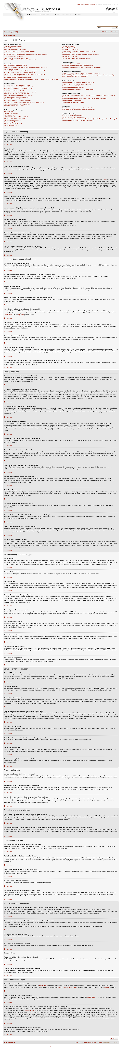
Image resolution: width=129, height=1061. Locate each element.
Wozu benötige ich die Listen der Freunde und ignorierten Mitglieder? (81, 73)
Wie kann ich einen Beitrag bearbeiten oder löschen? (18, 87)
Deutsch (79, 4)
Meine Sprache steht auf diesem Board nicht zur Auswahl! (19, 72)
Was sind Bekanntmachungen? (12, 120)
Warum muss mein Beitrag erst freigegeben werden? (18, 104)
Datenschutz (87, 4)
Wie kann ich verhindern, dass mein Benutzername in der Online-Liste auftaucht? (26, 67)
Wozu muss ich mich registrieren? (13, 46)
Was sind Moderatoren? (68, 48)
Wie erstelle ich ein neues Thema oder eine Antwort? (18, 85)
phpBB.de (21, 314)
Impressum (92, 4)
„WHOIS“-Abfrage (29, 1010)
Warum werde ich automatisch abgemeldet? (16, 58)
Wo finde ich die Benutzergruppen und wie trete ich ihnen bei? (79, 51)
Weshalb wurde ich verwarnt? (12, 99)
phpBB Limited (8, 314)
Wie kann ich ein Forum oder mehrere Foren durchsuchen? (78, 82)
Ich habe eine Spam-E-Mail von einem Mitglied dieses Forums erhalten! (81, 67)
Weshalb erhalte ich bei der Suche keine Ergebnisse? (76, 84)
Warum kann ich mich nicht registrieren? (15, 49)
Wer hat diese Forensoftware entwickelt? (73, 115)
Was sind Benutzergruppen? (70, 49)
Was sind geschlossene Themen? (13, 123)
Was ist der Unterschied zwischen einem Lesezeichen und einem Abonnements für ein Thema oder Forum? (89, 96)
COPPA (104, 179)
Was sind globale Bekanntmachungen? (14, 118)
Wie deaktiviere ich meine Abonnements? (73, 102)
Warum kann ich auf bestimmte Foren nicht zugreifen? (18, 95)
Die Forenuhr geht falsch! (11, 69)
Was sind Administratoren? (69, 46)
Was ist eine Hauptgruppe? (69, 56)
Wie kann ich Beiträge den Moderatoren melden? (17, 100)
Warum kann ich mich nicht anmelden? (14, 53)
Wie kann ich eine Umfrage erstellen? (14, 90)
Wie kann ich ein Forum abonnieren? (72, 100)
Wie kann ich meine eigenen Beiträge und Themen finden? (78, 89)
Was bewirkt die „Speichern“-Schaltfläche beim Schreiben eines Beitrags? (24, 102)
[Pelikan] (110, 10)
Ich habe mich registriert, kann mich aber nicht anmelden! (19, 51)
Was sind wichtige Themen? (11, 122)
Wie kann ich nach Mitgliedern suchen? (73, 87)
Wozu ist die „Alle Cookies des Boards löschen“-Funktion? (20, 60)
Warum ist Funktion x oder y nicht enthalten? (74, 117)
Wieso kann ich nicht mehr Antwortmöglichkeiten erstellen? (20, 92)
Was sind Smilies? (9, 115)
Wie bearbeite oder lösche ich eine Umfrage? (16, 93)
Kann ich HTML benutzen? (11, 113)
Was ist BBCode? (8, 111)
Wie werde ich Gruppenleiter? (70, 53)
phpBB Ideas (91, 997)
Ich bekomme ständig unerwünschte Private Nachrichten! (77, 65)
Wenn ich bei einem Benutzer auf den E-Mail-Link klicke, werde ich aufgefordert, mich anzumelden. (31, 79)
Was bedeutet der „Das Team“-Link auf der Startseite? (76, 58)
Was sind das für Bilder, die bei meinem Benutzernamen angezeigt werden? (24, 74)
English (82, 4)
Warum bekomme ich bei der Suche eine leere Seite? (76, 86)
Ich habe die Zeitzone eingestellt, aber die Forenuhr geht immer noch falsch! (24, 71)
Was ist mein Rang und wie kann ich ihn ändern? (17, 77)
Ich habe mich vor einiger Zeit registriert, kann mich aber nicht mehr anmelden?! (25, 54)
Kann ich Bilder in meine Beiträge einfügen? (16, 117)
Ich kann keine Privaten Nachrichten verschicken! (75, 64)
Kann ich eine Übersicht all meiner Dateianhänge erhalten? (78, 109)
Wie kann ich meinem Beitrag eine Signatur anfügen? (18, 88)
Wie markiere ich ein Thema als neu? (14, 106)
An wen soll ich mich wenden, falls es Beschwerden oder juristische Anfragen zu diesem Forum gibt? (89, 119)
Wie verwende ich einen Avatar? (12, 76)
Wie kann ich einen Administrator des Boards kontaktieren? (78, 120)
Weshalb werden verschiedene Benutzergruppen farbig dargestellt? (80, 54)
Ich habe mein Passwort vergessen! (13, 56)
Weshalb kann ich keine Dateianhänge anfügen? (17, 97)
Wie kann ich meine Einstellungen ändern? (15, 65)
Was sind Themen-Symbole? (12, 125)
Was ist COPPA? (8, 48)
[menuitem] (16, 32)
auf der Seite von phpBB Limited (67, 987)
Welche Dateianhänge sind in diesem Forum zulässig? (77, 108)
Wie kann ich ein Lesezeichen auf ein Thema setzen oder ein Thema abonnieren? (84, 98)
